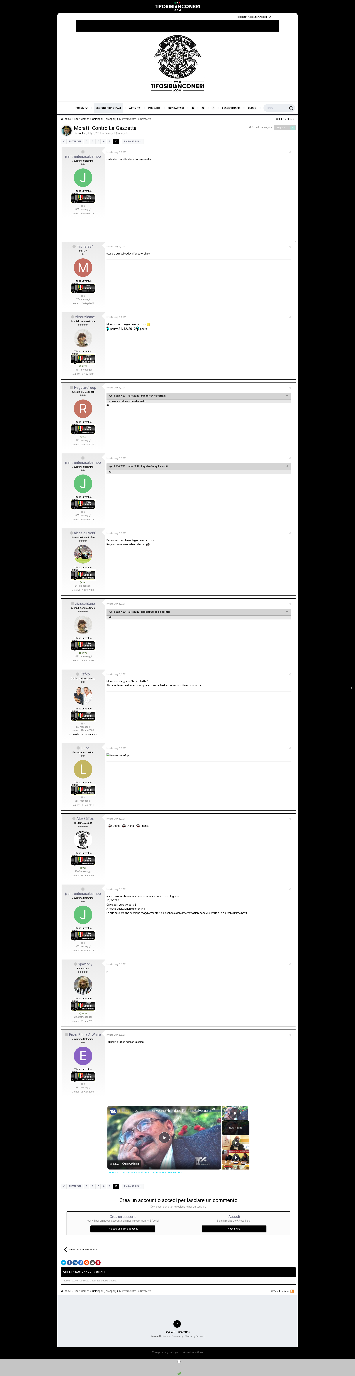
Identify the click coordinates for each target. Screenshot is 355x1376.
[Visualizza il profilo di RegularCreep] (83, 408)
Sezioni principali (108, 108)
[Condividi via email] (92, 1262)
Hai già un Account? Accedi (252, 16)
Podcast (154, 108)
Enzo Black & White (85, 1034)
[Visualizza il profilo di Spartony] (83, 985)
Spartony (85, 964)
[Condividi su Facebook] (69, 1262)
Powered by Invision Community (167, 1336)
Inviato (116, 152)
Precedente (75, 141)
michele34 (85, 246)
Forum (80, 108)
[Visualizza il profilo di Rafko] (83, 695)
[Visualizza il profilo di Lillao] (83, 769)
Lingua (169, 1332)
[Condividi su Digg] (75, 1262)
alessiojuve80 (85, 533)
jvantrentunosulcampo (83, 156)
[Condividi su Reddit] (86, 1262)
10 (116, 141)
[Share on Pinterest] (98, 1262)
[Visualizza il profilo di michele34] (83, 267)
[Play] (235, 1142)
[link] (113, 1111)
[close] (179, 1361)
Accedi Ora (234, 1229)
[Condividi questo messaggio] (290, 152)
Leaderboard (231, 108)
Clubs (252, 108)
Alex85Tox (85, 818)
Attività (134, 108)
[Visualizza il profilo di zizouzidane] (83, 338)
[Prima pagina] (64, 141)
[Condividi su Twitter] (63, 1262)
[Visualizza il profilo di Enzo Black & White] (83, 1055)
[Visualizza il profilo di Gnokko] (66, 130)
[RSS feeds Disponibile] (292, 1291)
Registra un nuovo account (123, 1229)
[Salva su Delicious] (80, 1262)
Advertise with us (193, 1352)
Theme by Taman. (194, 1336)
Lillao (85, 748)
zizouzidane (85, 317)
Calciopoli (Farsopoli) (116, 133)
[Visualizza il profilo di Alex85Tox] (83, 839)
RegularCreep (85, 387)
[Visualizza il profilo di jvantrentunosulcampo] (83, 177)
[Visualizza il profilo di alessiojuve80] (83, 554)
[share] (213, 1109)
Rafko (85, 674)
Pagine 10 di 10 (132, 141)
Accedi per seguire (262, 127)
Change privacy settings (165, 1352)
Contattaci (176, 108)
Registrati (285, 16)
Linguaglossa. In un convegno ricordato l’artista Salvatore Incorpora (164, 1110)
